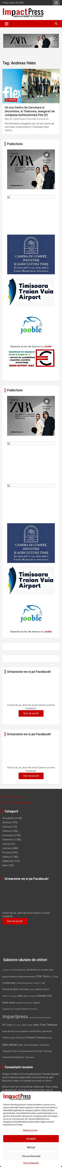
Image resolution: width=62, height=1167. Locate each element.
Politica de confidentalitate (16, 802)
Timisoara (44, 1045)
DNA (20, 995)
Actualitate (8, 818)
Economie (11, 100)
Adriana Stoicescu (18, 970)
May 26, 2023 (11, 119)
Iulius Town (27, 1025)
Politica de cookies (12, 796)
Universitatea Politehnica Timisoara (18, 1057)
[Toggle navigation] (6, 23)
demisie (38, 989)
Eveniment (7, 839)
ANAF (51, 970)
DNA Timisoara (30, 996)
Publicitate (8, 861)
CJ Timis (54, 976)
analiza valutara (9, 976)
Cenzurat (7, 826)
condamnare (9, 983)
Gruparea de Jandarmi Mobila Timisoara (19, 1009)
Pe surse (7, 852)
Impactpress (15, 1016)
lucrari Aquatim (21, 1031)
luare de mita (8, 1031)
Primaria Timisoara (36, 1037)
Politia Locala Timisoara (13, 1037)
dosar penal (8, 1002)
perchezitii (47, 1031)
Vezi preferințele (31, 1156)
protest (49, 1038)
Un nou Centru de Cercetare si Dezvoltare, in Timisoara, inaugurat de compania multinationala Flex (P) (30, 111)
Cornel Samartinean (24, 983)
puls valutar (9, 1044)
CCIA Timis (42, 976)
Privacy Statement (31, 1163)
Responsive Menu (56, 2)
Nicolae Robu (35, 1031)
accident (6, 970)
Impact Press (26, 119)
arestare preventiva (26, 976)
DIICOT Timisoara (9, 996)
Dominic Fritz (44, 995)
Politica (6, 856)
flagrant (36, 1003)
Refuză (31, 1147)
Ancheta (6, 822)
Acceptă (31, 1138)
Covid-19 (37, 983)
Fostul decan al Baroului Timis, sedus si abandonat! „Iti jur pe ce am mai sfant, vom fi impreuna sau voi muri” (30, 1090)
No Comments (41, 119)
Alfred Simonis (33, 970)
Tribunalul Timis (9, 1051)
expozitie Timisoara (24, 1003)
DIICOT (46, 989)
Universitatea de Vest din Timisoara (35, 1051)
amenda (44, 970)
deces (32, 989)
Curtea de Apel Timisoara (15, 989)
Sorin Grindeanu (31, 1045)
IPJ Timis (7, 1024)
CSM (43, 983)
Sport (5, 865)
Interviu (6, 843)
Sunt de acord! (31, 713)
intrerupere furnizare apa (40, 1018)
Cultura (6, 831)
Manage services (30, 1130)
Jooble (48, 346)
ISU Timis (17, 1025)
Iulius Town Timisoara (45, 1024)
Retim (20, 1045)
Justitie (6, 848)
